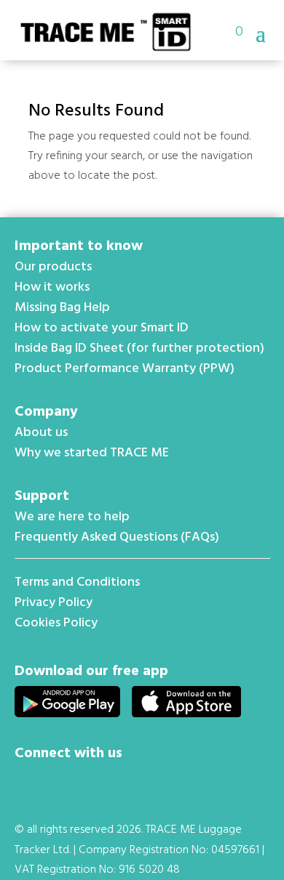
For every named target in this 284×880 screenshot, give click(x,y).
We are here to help (72, 517)
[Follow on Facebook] (29, 782)
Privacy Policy (53, 602)
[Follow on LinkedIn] (64, 782)
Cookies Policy (56, 623)
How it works (52, 287)
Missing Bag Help (62, 307)
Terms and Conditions (77, 582)
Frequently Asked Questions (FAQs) (117, 537)
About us (41, 432)
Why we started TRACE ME (92, 453)
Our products (53, 267)
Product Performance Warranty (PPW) (124, 368)
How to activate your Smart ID (102, 328)
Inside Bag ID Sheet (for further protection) (139, 348)
